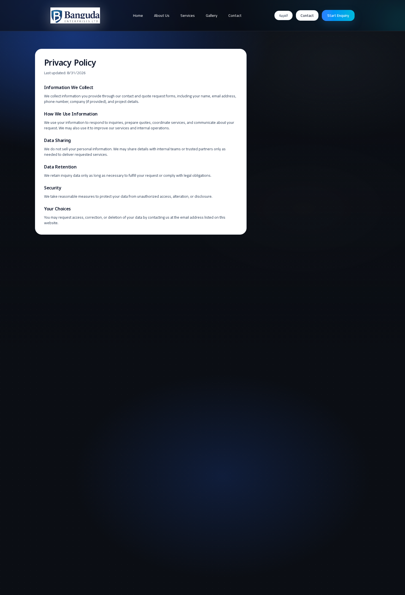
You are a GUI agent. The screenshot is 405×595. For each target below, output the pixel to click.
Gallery (211, 15)
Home (138, 15)
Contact (235, 15)
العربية (283, 15)
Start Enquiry (338, 15)
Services (187, 15)
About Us (161, 15)
